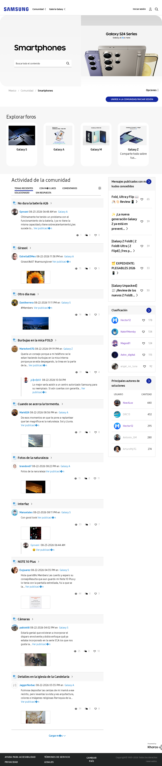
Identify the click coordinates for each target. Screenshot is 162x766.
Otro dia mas (26, 294)
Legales (49, 762)
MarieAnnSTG (26, 348)
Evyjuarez (24, 570)
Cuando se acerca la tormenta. (38, 404)
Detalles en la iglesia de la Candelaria (43, 677)
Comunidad (38, 9)
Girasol (23, 248)
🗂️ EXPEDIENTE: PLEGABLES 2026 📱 (123, 268)
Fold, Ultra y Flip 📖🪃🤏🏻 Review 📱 (125, 199)
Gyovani (23, 211)
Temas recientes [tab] (24, 188)
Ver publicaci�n (43, 228)
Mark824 (24, 412)
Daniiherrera (26, 302)
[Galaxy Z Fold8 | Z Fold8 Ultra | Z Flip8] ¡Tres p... (124, 246)
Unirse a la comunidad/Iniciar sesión (132, 99)
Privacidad (11, 762)
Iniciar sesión (139, 9)
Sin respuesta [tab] (43, 192)
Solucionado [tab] (22, 192)
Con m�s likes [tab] (47, 188)
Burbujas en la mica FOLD (35, 340)
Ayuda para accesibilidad (20, 757)
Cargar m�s (55, 735)
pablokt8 (24, 627)
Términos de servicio (57, 757)
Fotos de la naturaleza (33, 458)
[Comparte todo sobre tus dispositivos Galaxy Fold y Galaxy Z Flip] (133, 135)
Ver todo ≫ (131, 181)
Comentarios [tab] (69, 188)
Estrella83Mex (27, 256)
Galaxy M (96, 149)
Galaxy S (21, 149)
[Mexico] (16, 8)
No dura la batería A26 (33, 203)
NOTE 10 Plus (27, 562)
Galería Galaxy (56, 9)
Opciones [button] (151, 90)
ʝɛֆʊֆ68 (36, 379)
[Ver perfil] (14, 211)
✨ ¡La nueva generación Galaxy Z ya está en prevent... (124, 221)
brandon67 (25, 466)
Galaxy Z (133, 149)
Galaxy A (58, 149)
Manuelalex (26, 512)
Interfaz (23, 504)
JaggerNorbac (27, 685)
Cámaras (24, 619)
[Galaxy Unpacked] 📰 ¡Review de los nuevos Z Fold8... (124, 290)
